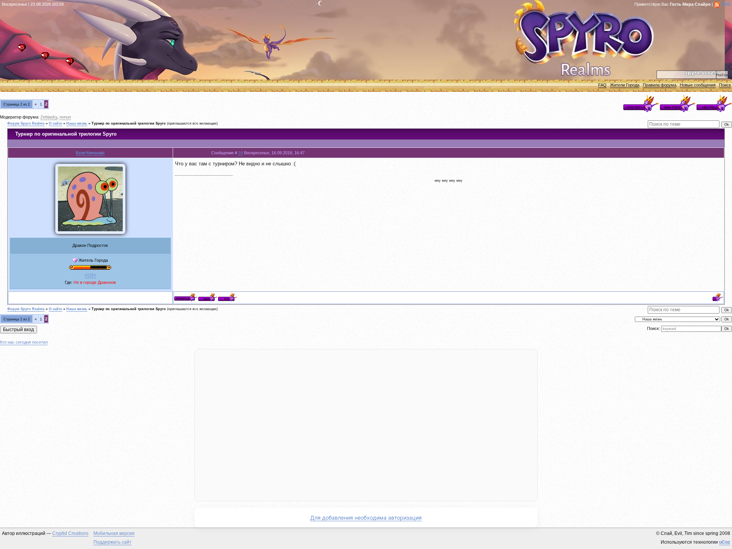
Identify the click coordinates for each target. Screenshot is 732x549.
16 (240, 152)
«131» (90, 275)
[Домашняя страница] (207, 297)
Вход (72, 64)
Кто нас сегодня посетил (24, 342)
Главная (24, 50)
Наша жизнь (76, 123)
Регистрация (47, 58)
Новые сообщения (698, 85)
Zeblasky (48, 117)
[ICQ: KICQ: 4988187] (227, 297)
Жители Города (624, 85)
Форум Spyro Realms (26, 123)
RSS (726, 4)
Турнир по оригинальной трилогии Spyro (129, 123)
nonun (65, 117)
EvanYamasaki (90, 152)
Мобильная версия (114, 533)
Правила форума (659, 85)
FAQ (602, 85)
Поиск (725, 85)
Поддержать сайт (112, 542)
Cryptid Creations (70, 533)
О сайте (55, 123)
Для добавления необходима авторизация (366, 517)
